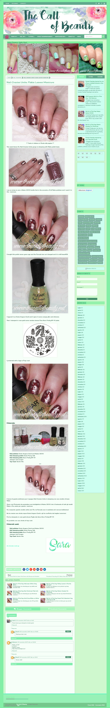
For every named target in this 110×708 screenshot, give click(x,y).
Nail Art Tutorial (82, 244)
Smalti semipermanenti (44, 36)
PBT (18, 705)
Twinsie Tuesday (82, 262)
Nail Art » (23, 36)
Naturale (97, 247)
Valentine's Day (92, 262)
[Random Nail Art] (90, 268)
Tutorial (101, 259)
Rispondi (14, 625)
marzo (79, 312)
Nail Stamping (17, 77)
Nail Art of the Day (83, 238)
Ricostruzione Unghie (83, 253)
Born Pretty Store (83, 219)
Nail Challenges (92, 244)
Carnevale (91, 219)
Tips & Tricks (94, 259)
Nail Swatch (90, 247)
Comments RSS (100, 705)
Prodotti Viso (96, 250)
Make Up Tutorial (95, 231)
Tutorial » (31, 36)
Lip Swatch (81, 228)
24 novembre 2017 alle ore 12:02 (27, 642)
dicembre (80, 320)
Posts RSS (91, 705)
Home (7, 3)
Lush (93, 228)
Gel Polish (97, 222)
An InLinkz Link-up (13, 546)
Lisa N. (14, 620)
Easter (80, 222)
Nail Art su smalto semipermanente (87, 241)
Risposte (14, 628)
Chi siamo (15, 3)
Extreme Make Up (88, 222)
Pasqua (90, 250)
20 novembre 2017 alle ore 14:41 (25, 620)
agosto (80, 330)
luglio (79, 307)
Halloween (95, 225)
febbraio (80, 315)
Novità (84, 250)
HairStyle (71, 36)
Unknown (14, 642)
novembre (80, 322)
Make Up (98, 228)
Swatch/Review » (60, 36)
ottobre (80, 325)
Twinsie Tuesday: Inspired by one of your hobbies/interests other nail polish (95, 83)
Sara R (17, 631)
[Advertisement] (86, 172)
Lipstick (88, 228)
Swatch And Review (97, 256)
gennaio (80, 317)
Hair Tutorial (81, 225)
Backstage (81, 216)
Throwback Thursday (83, 259)
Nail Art (90, 234)
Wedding (100, 262)
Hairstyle (88, 225)
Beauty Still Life (89, 216)
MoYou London (82, 234)
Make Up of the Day (83, 231)
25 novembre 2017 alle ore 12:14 (28, 657)
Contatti (23, 3)
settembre (80, 327)
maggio (80, 337)
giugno (80, 335)
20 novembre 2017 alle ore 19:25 (29, 631)
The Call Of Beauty (21, 704)
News (79, 36)
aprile (79, 310)
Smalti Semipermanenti (84, 256)
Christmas (98, 219)
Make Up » (14, 36)
